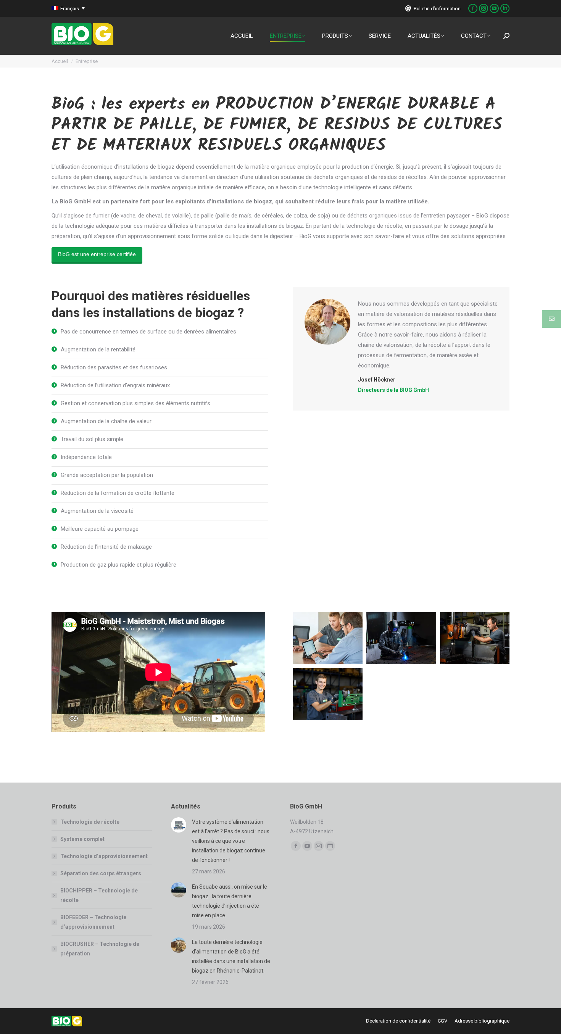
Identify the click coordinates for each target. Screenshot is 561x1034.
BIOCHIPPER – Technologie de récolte (99, 895)
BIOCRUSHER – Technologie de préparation (99, 949)
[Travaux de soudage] (401, 638)
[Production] (328, 694)
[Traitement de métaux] (475, 638)
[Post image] (178, 825)
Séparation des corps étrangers (100, 873)
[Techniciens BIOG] (328, 638)
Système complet (82, 839)
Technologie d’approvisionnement (104, 856)
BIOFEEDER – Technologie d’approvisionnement (93, 922)
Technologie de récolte (89, 822)
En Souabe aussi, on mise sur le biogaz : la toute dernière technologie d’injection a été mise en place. (229, 901)
